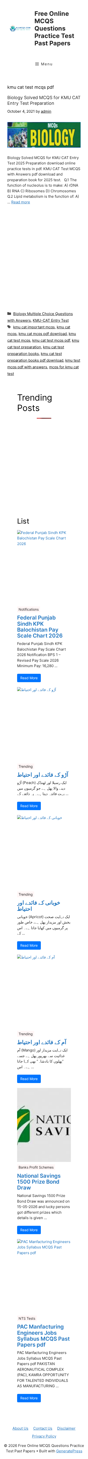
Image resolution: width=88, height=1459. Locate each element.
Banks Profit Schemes (36, 1167)
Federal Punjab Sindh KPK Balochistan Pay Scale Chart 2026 (40, 627)
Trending (26, 766)
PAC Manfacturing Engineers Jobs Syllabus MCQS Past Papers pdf (43, 1336)
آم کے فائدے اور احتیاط (41, 1042)
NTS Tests (27, 1318)
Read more (20, 202)
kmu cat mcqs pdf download (43, 333)
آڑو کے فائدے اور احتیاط (42, 775)
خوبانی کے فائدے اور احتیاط (38, 905)
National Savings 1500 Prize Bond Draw (39, 1182)
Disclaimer (66, 1428)
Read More (29, 678)
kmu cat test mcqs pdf (51, 340)
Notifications (29, 609)
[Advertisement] (44, 257)
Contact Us (42, 1428)
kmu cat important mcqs (34, 327)
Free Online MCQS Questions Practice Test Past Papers (54, 28)
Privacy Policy (44, 1436)
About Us (20, 1428)
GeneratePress (69, 1451)
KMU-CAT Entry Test (51, 320)
